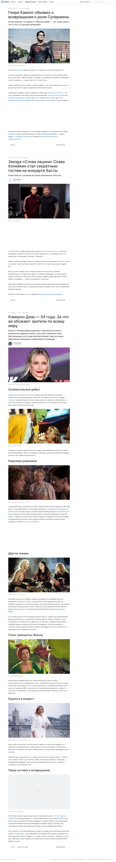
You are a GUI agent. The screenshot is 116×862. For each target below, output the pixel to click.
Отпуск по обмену (31, 522)
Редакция (53, 859)
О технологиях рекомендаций (64, 859)
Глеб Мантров (17, 343)
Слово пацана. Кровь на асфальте (54, 251)
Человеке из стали (55, 93)
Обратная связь (109, 859)
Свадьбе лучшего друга (57, 509)
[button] (39, 46)
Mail (2, 859)
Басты (48, 254)
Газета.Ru (27, 8)
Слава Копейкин (14, 251)
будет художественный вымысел (50, 294)
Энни (56, 816)
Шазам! (11, 134)
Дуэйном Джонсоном (23, 136)
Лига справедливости (42, 98)
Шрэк (37, 683)
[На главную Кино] (6, 2)
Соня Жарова (17, 179)
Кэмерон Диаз (13, 395)
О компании (7, 859)
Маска (11, 400)
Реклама (13, 859)
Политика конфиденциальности (79, 859)
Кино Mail (25, 157)
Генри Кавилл (17, 70)
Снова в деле (19, 833)
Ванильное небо (19, 609)
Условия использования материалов (96, 859)
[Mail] (2, 2)
